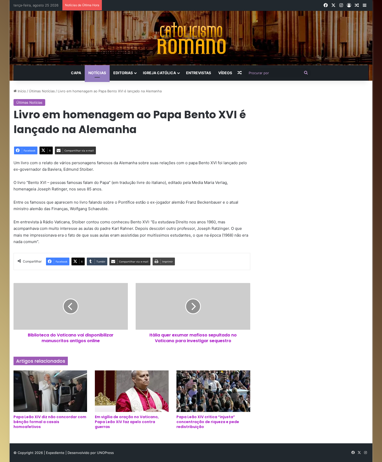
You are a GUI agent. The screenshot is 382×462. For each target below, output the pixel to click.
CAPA (76, 73)
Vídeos (225, 73)
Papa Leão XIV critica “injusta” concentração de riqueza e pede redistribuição (207, 421)
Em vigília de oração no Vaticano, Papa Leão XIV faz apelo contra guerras (127, 421)
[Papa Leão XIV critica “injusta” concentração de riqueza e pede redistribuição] (213, 391)
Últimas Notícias (42, 91)
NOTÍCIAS (97, 73)
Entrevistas (198, 73)
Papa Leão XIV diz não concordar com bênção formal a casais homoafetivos (50, 421)
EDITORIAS (123, 73)
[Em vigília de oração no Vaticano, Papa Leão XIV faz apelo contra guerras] (132, 391)
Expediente (55, 453)
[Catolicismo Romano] (191, 38)
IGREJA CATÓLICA (159, 73)
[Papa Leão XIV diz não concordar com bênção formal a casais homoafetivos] (50, 391)
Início (21, 91)
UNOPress (105, 453)
